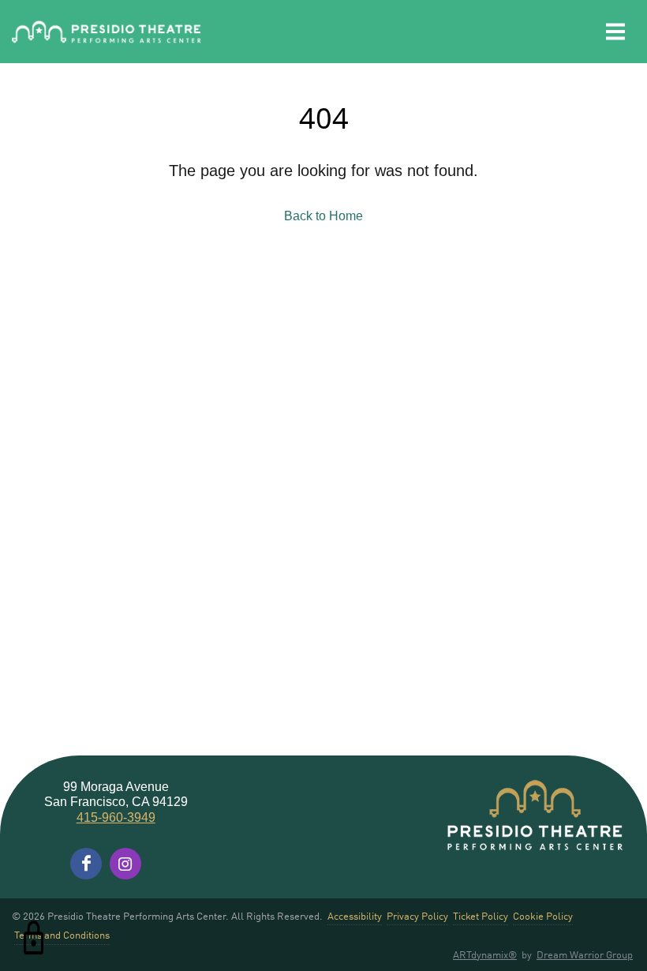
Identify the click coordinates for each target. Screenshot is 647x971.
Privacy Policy (417, 915)
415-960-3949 (116, 817)
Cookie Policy (543, 915)
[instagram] (125, 863)
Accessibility (354, 915)
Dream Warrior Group (585, 954)
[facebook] (86, 863)
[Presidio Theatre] (106, 32)
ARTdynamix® (485, 954)
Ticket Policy (480, 915)
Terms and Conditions (62, 934)
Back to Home (323, 216)
